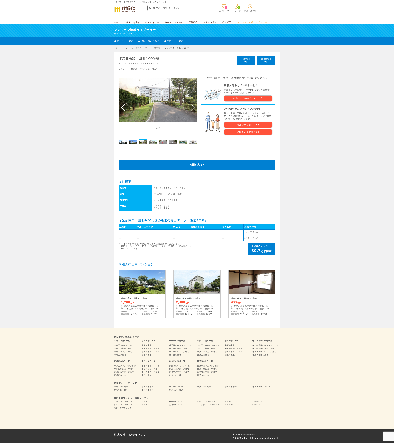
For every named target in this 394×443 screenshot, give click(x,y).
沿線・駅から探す (149, 41)
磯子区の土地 (175, 355)
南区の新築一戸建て (151, 348)
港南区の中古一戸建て (124, 352)
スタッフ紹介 (210, 22)
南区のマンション (150, 401)
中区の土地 (147, 375)
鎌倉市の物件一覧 (177, 361)
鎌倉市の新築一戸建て (179, 369)
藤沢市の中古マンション (208, 366)
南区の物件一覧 (149, 341)
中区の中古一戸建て (151, 372)
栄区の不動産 (231, 387)
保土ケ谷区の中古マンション (265, 345)
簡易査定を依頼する (247, 125)
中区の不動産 (148, 390)
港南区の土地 (120, 355)
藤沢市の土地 (203, 375)
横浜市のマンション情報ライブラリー (133, 398)
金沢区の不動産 (204, 387)
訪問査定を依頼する (247, 132)
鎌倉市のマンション (123, 408)
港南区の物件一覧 (122, 341)
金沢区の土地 (203, 355)
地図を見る (196, 164)
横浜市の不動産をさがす (126, 337)
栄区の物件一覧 (232, 341)
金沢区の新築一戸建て (207, 348)
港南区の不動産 (121, 387)
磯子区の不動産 (176, 387)
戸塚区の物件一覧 (122, 361)
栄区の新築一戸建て (234, 348)
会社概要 (227, 22)
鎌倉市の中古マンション (180, 366)
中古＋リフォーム (174, 22)
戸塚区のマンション (234, 405)
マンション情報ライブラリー (252, 22)
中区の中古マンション (152, 366)
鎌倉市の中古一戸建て (179, 372)
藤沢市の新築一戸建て (207, 369)
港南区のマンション (123, 401)
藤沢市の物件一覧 (205, 361)
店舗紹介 (193, 22)
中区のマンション (260, 405)
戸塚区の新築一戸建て (124, 369)
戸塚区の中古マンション (125, 366)
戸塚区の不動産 (121, 390)
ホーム (117, 22)
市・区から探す (124, 41)
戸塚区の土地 (120, 375)
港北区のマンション (178, 405)
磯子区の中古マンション (180, 345)
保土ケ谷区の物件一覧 (262, 341)
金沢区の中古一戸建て (207, 352)
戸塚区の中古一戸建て (124, 372)
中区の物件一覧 (149, 361)
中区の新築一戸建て (151, 369)
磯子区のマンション (178, 401)
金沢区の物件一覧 (205, 341)
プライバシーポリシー (245, 434)
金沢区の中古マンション (208, 345)
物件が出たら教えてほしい (247, 98)
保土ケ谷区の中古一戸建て (264, 352)
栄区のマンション (233, 401)
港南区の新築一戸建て (124, 348)
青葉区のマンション (123, 405)
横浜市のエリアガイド (125, 383)
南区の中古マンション (152, 345)
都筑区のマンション (261, 401)
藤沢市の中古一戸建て (207, 372)
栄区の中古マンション (235, 345)
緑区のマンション (150, 405)
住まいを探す (133, 22)
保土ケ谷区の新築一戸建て (264, 348)
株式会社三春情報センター (131, 434)
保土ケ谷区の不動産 (261, 387)
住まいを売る (152, 22)
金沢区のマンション (206, 401)
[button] (123, 107)
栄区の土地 (230, 355)
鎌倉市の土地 (175, 375)
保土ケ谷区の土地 (260, 355)
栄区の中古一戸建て (234, 352)
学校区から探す (174, 41)
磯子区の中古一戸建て (179, 352)
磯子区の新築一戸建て (179, 348)
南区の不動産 (148, 387)
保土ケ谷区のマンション (208, 405)
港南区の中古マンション (125, 345)
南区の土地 (147, 355)
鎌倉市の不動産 (176, 390)
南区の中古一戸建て (151, 352)
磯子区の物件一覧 (177, 341)
